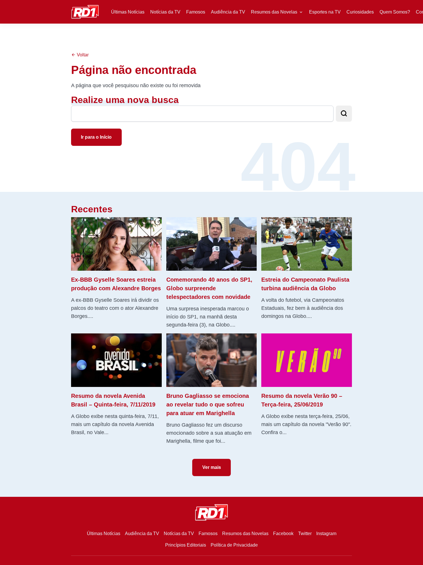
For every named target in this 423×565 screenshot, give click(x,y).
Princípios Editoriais (185, 545)
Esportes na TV (325, 11)
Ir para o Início (96, 137)
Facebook (283, 533)
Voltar (82, 54)
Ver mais (211, 467)
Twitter (305, 533)
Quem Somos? (395, 11)
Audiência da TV (228, 11)
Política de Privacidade (234, 545)
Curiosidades (360, 11)
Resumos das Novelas (274, 11)
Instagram (326, 533)
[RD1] (85, 11)
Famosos (195, 11)
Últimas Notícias (127, 11)
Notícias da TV (165, 11)
